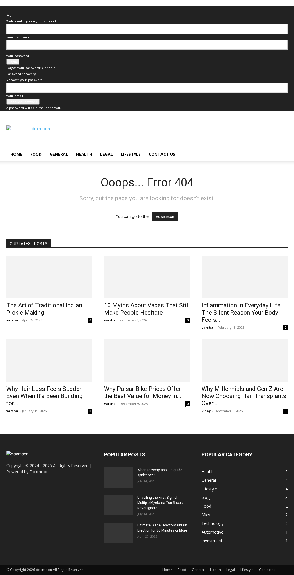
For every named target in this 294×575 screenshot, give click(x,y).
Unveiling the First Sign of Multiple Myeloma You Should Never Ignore (160, 503)
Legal (106, 154)
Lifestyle (131, 154)
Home (16, 154)
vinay (206, 411)
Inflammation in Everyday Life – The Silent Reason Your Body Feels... (244, 312)
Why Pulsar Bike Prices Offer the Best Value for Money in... (142, 392)
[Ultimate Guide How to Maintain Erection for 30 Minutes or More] (118, 533)
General (59, 154)
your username (18, 37)
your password (17, 56)
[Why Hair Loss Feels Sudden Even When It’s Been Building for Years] (49, 360)
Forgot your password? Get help (30, 68)
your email (14, 96)
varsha (12, 320)
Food (36, 154)
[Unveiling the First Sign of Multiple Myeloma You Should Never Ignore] (118, 505)
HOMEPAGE (165, 217)
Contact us (162, 154)
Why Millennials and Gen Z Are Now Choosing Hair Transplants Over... (244, 396)
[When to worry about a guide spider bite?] (118, 477)
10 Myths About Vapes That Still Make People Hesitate (147, 309)
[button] (281, 154)
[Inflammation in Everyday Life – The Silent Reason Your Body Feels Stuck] (245, 277)
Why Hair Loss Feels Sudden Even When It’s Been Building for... (44, 396)
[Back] (7, 9)
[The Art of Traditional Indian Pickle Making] (49, 277)
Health (84, 154)
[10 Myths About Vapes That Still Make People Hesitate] (147, 277)
